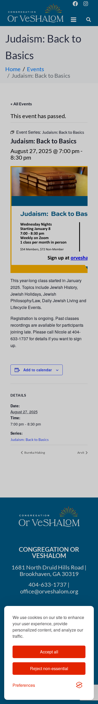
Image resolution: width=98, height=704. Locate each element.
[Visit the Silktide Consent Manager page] (79, 685)
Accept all (49, 652)
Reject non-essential (49, 668)
